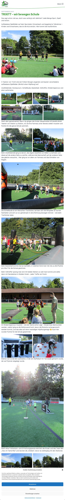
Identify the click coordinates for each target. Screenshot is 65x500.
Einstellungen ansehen (32, 493)
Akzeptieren (32, 484)
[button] (62, 470)
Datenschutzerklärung (30, 497)
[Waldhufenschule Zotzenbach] (4, 4)
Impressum (38, 497)
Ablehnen (32, 489)
